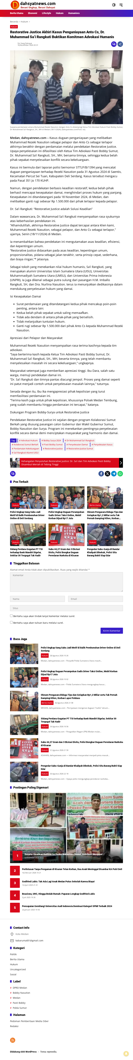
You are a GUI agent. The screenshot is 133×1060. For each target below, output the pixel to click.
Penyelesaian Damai (78, 444)
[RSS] (12, 1040)
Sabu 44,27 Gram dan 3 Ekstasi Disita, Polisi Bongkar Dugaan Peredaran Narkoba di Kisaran (64, 552)
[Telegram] (114, 473)
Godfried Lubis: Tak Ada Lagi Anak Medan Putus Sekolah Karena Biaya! (58, 881)
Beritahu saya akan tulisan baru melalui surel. (38, 622)
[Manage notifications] (126, 1053)
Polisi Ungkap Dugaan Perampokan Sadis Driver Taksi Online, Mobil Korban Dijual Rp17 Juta (66, 515)
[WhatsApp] (120, 473)
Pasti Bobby (19, 1002)
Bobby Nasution (21, 992)
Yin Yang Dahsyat (25, 43)
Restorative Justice (54, 448)
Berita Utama (95, 505)
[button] (114, 5)
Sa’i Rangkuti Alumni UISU (26, 452)
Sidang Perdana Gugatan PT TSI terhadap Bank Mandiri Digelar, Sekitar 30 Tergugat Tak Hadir (26, 552)
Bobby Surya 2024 (52, 440)
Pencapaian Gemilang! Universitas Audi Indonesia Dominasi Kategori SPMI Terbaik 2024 (67, 906)
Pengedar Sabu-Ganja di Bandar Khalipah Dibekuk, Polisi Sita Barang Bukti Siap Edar (103, 552)
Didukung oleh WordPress (23, 1051)
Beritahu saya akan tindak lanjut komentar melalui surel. (44, 616)
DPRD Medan (20, 987)
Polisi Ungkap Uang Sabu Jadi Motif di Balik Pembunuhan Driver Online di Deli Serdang (27, 515)
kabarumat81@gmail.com (29, 940)
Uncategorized (18, 969)
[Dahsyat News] (33, 4)
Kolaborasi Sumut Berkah (26, 444)
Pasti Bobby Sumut (53, 444)
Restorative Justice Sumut (80, 448)
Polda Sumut (20, 1007)
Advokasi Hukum (29, 440)
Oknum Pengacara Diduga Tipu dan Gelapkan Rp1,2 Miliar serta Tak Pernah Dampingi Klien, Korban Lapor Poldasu (105, 515)
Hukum (14, 26)
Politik (13, 954)
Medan (16, 997)
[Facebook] (101, 473)
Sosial (13, 974)
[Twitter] (107, 473)
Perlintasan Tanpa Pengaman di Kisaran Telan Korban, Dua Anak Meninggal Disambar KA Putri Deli (72, 869)
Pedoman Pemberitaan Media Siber (29, 1021)
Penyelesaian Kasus (103, 444)
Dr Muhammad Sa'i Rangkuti (80, 440)
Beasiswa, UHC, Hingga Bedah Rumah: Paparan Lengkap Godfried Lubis (58, 894)
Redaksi (14, 1026)
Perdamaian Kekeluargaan (26, 448)
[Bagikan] (120, 44)
